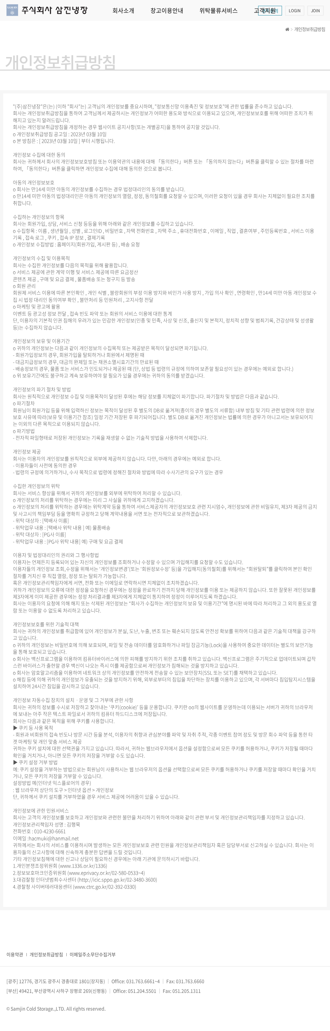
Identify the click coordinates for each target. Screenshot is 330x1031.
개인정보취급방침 (46, 954)
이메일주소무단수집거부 (93, 954)
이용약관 (14, 954)
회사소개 (123, 10)
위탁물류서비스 (218, 10)
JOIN (315, 11)
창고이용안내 (166, 10)
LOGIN (295, 11)
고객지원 (265, 10)
